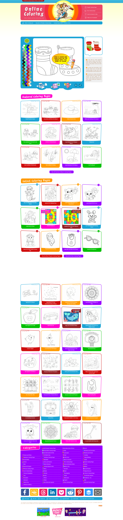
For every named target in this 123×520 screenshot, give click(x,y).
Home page (26, 498)
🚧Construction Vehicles (88, 475)
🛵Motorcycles (66, 477)
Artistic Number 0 (51, 225)
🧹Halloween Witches (27, 484)
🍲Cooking (85, 455)
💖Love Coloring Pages (27, 471)
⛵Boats (64, 450)
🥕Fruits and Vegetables (27, 473)
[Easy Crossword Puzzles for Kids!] (75, 512)
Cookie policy (75, 498)
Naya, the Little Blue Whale (71, 325)
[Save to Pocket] (61, 492)
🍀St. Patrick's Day (46, 455)
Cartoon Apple (30, 348)
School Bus (50, 417)
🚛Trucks (45, 475)
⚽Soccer (85, 448)
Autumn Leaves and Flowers (71, 394)
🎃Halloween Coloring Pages (28, 457)
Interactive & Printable (40, 23)
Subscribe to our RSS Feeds (88, 498)
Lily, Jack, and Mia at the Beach (51, 118)
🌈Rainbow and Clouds (88, 452)
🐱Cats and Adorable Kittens (69, 464)
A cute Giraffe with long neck (91, 440)
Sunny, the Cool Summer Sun (71, 371)
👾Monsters (65, 468)
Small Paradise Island (30, 118)
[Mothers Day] (58, 515)
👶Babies (85, 466)
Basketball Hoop (91, 348)
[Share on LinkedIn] (52, 492)
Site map (34, 498)
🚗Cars (24, 475)
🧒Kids (84, 480)
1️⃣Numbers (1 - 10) (87, 477)
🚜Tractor (65, 475)
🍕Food (64, 455)
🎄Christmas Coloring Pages (49, 457)
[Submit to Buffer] (89, 492)
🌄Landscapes (65, 452)
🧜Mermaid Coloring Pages (89, 482)
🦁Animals (45, 473)
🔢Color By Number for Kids (48, 452)
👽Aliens (44, 468)
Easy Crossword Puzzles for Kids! (75, 516)
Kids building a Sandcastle (30, 165)
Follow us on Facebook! (53, 498)
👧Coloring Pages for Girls (48, 466)
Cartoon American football (92, 417)
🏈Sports (85, 459)
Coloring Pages (48, 23)
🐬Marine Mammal (47, 464)
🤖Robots (45, 471)
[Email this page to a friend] (98, 492)
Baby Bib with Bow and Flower (71, 249)
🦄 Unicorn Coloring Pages (88, 473)
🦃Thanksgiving (66, 473)
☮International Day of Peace (68, 448)
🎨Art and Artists (25, 459)
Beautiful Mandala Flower (50, 440)
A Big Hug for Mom (30, 226)
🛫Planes (45, 477)
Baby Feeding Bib (92, 394)
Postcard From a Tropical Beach (51, 394)
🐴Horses (85, 464)
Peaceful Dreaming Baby (50, 248)
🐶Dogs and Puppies (26, 466)
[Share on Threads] (43, 492)
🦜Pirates (45, 480)
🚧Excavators (25, 477)
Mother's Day (57, 516)
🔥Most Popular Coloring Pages (49, 448)
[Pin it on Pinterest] (80, 492)
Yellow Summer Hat (71, 118)
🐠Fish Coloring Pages (67, 461)
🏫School (24, 461)
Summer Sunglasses (91, 249)
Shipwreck (91, 142)
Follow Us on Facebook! (92, 17)
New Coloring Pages (91, 10)
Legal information (65, 498)
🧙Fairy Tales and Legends (48, 482)
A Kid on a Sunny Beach (50, 141)
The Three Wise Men (30, 394)
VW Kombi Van (51, 325)
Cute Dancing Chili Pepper (51, 348)
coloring (66, 502)
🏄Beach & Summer (67, 459)
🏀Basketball (45, 459)
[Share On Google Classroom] (34, 492)
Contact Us (42, 498)
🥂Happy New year (87, 471)
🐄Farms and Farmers (47, 461)
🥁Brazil (64, 471)
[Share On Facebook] (25, 492)
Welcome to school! (30, 302)
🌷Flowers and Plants (26, 455)
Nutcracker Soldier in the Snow (71, 417)
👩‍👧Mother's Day (66, 466)
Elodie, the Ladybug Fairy (50, 203)
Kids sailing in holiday (51, 165)
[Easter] (43, 515)
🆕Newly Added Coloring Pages (49, 450)
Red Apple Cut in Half (30, 325)
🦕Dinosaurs (25, 480)
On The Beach (92, 165)
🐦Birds (24, 464)
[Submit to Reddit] (71, 492)
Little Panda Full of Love (91, 203)
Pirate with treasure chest (71, 440)
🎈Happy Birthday (87, 457)
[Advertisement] (61, 31)
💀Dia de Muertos (87, 468)
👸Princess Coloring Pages (28, 468)
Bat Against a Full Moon (30, 371)
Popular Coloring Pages (92, 7)
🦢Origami (65, 480)
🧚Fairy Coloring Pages (68, 482)
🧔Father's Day (25, 482)
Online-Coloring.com (29, 23)
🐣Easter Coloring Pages (88, 461)
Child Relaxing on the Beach (71, 165)
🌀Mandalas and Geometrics (89, 450)
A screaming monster (30, 417)
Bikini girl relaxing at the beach (92, 118)
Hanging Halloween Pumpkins (50, 371)
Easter (45, 516)
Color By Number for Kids (92, 14)
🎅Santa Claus (66, 457)
